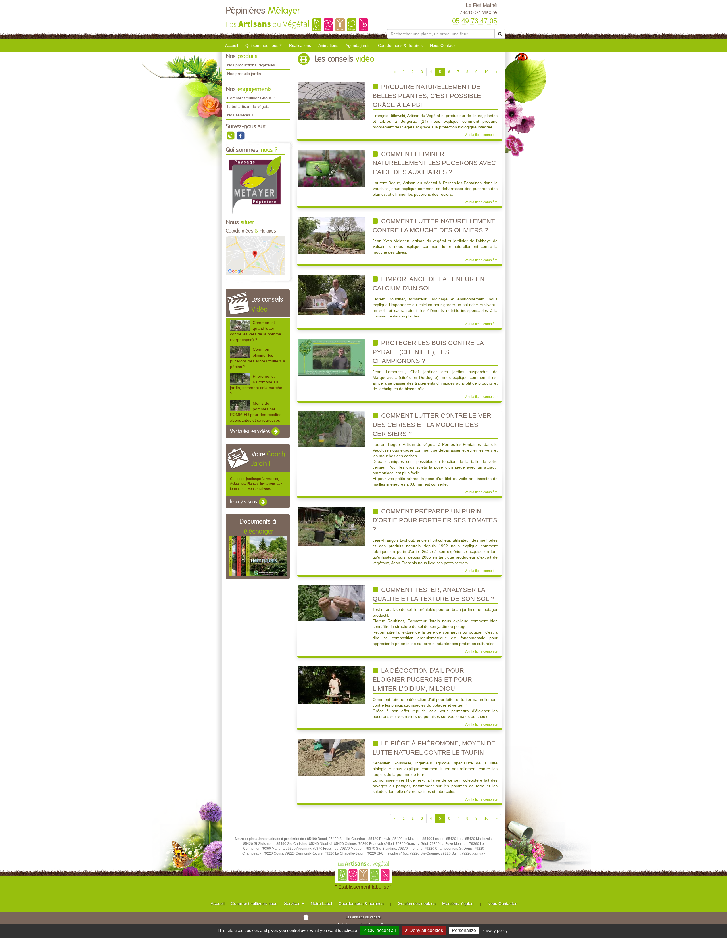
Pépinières (263, 11)
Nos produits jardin (244, 73)
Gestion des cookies (417, 903)
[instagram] (231, 135)
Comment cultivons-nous (254, 903)
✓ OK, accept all (379, 930)
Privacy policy (495, 930)
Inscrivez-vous (244, 502)
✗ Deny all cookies (424, 930)
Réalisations (300, 45)
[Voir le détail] (240, 325)
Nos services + (240, 115)
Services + (294, 903)
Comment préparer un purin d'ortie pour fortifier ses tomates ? (435, 520)
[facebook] (240, 135)
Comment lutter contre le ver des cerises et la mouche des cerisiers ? (432, 424)
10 (486, 72)
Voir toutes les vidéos (250, 431)
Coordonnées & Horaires (400, 45)
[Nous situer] (255, 255)
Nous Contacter (444, 45)
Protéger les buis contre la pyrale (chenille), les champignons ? (428, 351)
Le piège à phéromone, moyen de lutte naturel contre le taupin (434, 748)
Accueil (231, 45)
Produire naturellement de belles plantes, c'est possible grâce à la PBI (427, 95)
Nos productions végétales (251, 65)
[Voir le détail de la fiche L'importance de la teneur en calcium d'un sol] (331, 294)
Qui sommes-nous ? (263, 45)
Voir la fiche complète (481, 135)
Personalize (464, 930)
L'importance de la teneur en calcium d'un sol (428, 283)
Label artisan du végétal (248, 106)
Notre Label (321, 903)
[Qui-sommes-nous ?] (255, 184)
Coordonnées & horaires (361, 903)
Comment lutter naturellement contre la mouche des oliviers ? (434, 226)
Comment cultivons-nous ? (251, 98)
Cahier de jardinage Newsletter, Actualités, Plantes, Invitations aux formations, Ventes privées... (256, 483)
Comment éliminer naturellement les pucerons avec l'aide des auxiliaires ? (434, 163)
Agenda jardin (358, 45)
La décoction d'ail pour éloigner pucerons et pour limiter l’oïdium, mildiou (422, 679)
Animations (328, 45)
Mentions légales (457, 903)
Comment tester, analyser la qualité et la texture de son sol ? (433, 594)
